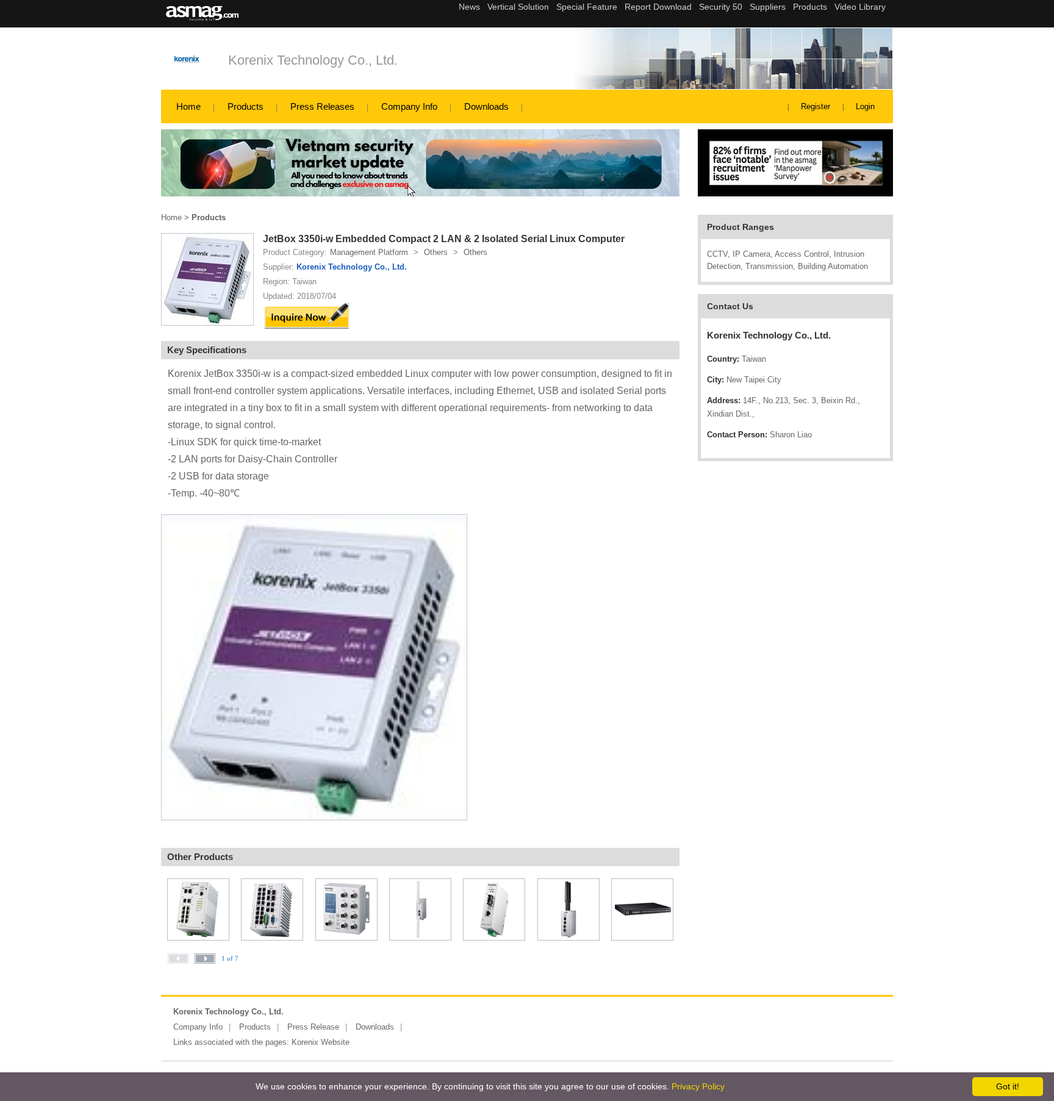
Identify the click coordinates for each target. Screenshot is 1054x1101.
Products (246, 106)
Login (865, 106)
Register (815, 106)
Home (188, 106)
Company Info (409, 106)
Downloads (486, 106)
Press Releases (322, 106)
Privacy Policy (698, 1086)
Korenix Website (321, 1042)
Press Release (313, 1026)
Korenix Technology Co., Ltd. (313, 60)
